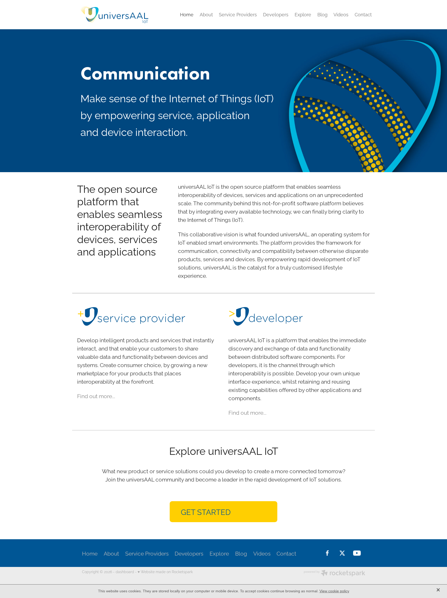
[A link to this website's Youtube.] (356, 553)
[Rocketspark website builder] (334, 574)
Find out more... (96, 395)
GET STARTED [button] (206, 511)
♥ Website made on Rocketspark (165, 571)
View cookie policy (334, 591)
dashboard (125, 571)
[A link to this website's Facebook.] (327, 553)
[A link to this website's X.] (342, 553)
